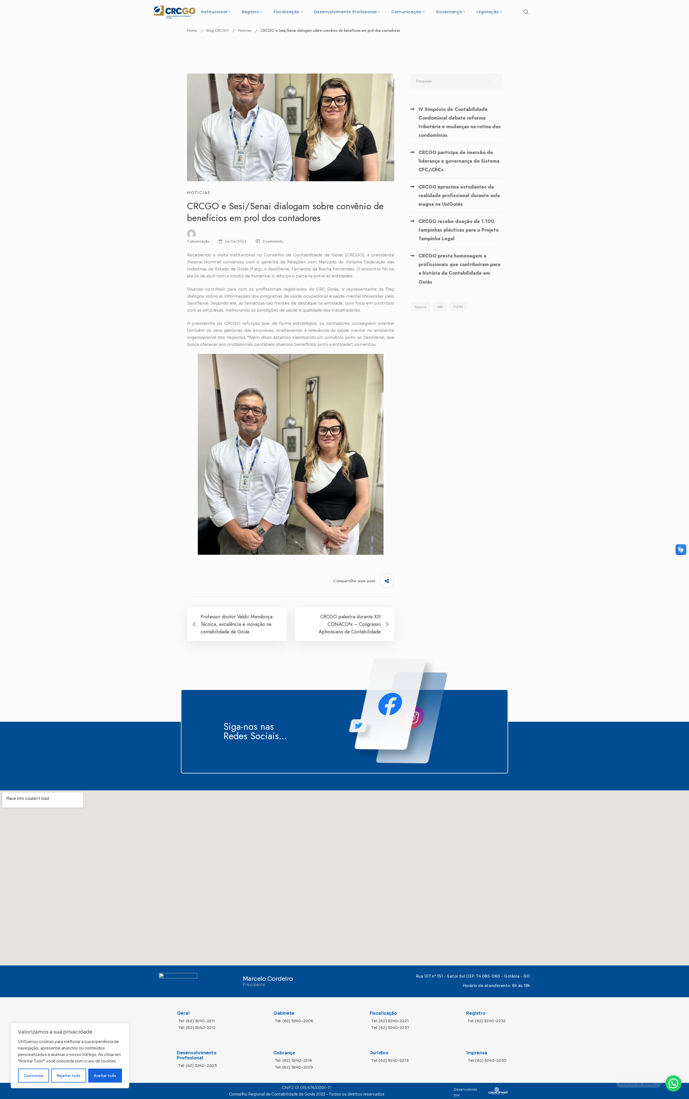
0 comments (272, 241)
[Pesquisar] (456, 81)
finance (420, 306)
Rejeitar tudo (68, 1075)
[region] (70, 1055)
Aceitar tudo (105, 1075)
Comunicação (198, 241)
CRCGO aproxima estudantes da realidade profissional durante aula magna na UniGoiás (459, 195)
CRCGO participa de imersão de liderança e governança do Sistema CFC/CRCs (459, 161)
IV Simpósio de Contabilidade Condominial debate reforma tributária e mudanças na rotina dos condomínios (460, 122)
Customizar (34, 1075)
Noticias (244, 30)
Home (192, 30)
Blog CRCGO (217, 30)
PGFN (458, 306)
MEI (440, 306)
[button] (673, 1083)
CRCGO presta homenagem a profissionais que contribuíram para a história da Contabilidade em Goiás (459, 268)
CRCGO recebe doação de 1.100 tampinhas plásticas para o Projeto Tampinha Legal (459, 230)
